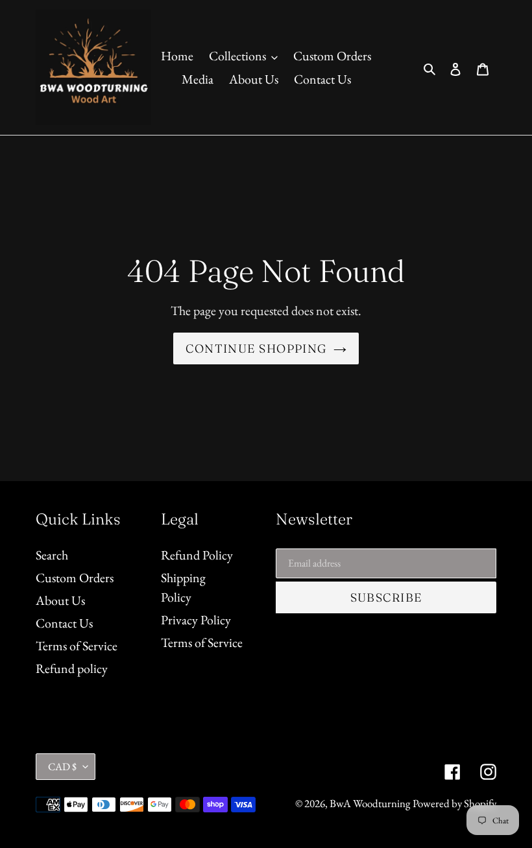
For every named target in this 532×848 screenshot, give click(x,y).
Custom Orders (75, 577)
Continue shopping (256, 348)
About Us (60, 600)
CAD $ (62, 766)
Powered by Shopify (454, 803)
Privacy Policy (196, 619)
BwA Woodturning (370, 803)
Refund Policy (197, 555)
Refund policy (72, 668)
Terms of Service (76, 645)
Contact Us (64, 623)
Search (52, 555)
